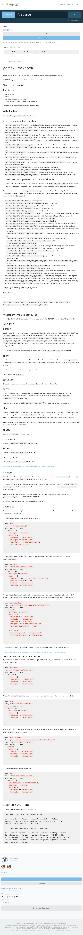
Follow (42, 38)
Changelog (19, 61)
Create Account (66, 5)
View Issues (42, 883)
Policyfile (6, 47)
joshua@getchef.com (29, 809)
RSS (5, 26)
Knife (18, 47)
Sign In (78, 5)
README (6, 61)
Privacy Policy (41, 930)
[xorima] (9, 867)
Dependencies (12, 61)
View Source (41, 879)
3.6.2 (40, 34)
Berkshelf (12, 47)
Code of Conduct (15, 930)
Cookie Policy (50, 930)
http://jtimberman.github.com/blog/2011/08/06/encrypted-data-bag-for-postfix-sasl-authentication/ (35, 652)
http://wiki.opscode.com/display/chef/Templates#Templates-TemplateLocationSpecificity (28, 467)
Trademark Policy (60, 930)
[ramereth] (4, 867)
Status (68, 930)
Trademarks (10, 927)
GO (74, 14)
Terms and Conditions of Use (28, 930)
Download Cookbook (41, 908)
